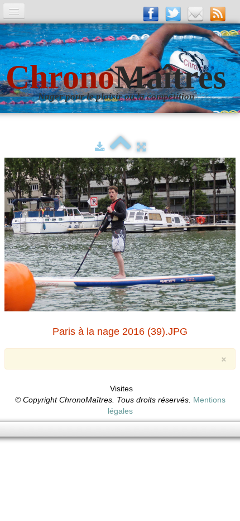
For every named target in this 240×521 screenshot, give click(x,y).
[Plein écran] (141, 147)
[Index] (120, 147)
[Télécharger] (99, 147)
